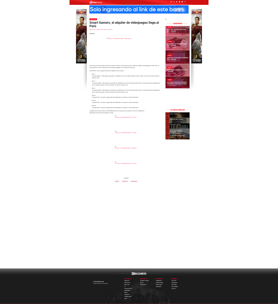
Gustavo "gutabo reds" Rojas (99, 29)
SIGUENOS (158, 286)
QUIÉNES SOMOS (144, 280)
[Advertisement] (126, 244)
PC (125, 286)
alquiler (117, 181)
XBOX (125, 292)
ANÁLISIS (126, 280)
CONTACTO (143, 284)
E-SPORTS (127, 294)
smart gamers (134, 181)
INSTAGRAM (174, 286)
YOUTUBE (174, 284)
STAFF (141, 282)
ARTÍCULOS (127, 282)
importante (124, 181)
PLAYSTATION (128, 288)
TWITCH (173, 288)
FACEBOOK (174, 282)
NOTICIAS (127, 284)
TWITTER (173, 280)
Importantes (93, 19)
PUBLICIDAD (159, 284)
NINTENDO (127, 290)
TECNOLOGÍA (127, 296)
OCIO (125, 298)
